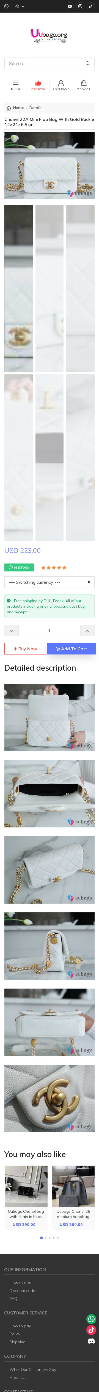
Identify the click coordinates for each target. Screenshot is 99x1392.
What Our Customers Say (33, 1369)
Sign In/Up (61, 88)
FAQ (13, 1298)
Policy (15, 1333)
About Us (18, 1377)
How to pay (20, 1325)
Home (18, 107)
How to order (22, 1282)
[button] (41, 1238)
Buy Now (27, 648)
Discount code (22, 1290)
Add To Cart (73, 648)
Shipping (18, 1341)
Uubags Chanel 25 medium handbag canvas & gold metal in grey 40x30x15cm (73, 1219)
